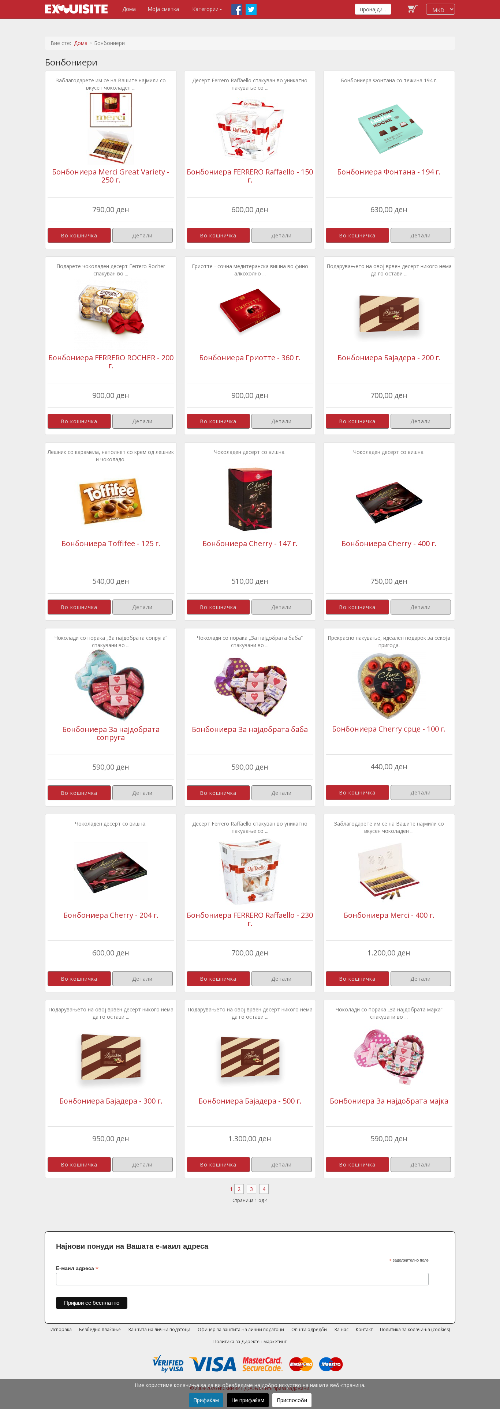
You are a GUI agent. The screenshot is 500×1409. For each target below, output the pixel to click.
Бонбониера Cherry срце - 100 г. (389, 729)
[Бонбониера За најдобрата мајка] (389, 1056)
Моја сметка (163, 8)
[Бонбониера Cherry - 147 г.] (250, 499)
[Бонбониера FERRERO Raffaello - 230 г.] (250, 870)
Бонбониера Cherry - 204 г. (110, 915)
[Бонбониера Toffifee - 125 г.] (111, 499)
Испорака (61, 1329)
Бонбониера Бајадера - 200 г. (389, 357)
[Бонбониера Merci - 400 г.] (389, 870)
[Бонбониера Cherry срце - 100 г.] (389, 684)
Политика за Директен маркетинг (250, 1341)
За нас (341, 1329)
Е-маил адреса (77, 1268)
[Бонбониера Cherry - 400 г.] (389, 499)
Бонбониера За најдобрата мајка (389, 1101)
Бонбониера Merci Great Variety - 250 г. (110, 176)
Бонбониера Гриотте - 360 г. (250, 357)
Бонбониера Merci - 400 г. (389, 915)
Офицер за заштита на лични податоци (241, 1329)
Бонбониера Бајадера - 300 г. (111, 1101)
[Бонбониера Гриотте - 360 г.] (250, 313)
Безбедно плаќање (100, 1329)
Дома (129, 8)
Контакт (364, 1329)
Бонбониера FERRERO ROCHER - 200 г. (110, 362)
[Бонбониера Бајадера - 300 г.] (111, 1056)
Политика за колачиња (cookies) (415, 1329)
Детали (142, 235)
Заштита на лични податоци (159, 1329)
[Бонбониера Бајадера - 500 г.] (250, 1056)
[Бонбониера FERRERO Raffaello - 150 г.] (250, 127)
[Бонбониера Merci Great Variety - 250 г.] (111, 127)
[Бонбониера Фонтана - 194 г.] (389, 127)
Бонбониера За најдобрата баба (250, 729)
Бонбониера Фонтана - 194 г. (389, 172)
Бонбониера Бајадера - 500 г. (250, 1101)
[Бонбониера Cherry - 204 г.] (111, 870)
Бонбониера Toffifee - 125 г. (110, 543)
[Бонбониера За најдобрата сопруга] (111, 684)
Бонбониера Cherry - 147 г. (250, 543)
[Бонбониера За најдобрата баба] (250, 684)
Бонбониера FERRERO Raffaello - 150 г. (250, 176)
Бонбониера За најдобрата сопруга (111, 733)
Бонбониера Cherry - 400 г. (389, 543)
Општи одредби (309, 1329)
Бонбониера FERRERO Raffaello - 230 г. (250, 919)
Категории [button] (205, 8)
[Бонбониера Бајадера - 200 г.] (389, 313)
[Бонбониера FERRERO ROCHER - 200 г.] (111, 313)
